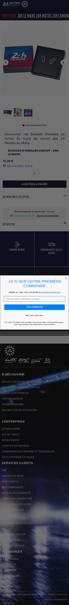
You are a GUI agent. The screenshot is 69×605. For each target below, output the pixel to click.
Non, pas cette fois (34, 315)
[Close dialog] (66, 278)
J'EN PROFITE (34, 307)
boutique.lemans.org (51, 292)
